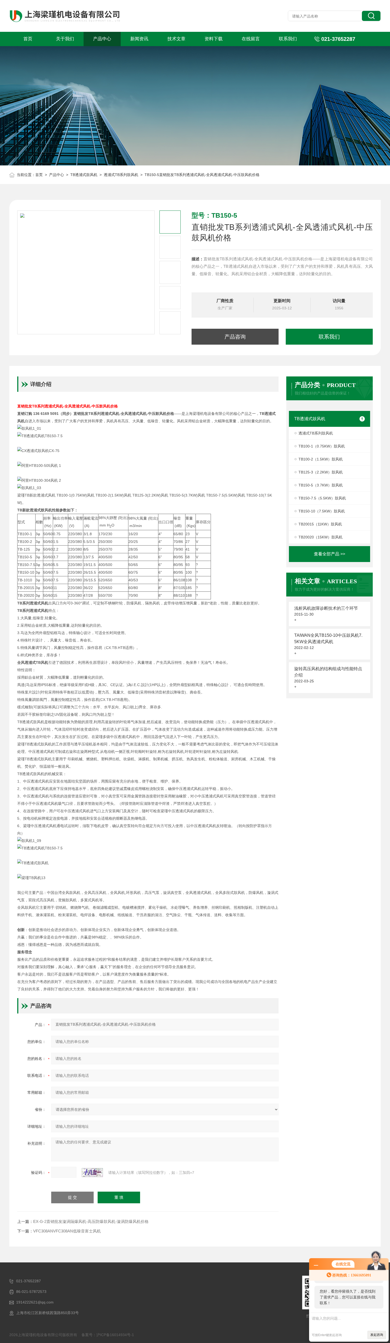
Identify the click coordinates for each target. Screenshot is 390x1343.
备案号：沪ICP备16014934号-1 (107, 1335)
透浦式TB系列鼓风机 (121, 175)
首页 (27, 38)
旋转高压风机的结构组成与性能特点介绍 (328, 671)
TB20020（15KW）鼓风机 (320, 537)
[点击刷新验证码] (92, 1172)
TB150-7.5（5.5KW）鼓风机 (322, 498)
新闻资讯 (139, 38)
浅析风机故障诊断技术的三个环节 (326, 608)
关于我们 (65, 38)
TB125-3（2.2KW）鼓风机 (320, 472)
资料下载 (214, 38)
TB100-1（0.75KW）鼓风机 (321, 446)
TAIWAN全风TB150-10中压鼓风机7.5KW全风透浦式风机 (328, 638)
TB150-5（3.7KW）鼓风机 (320, 485)
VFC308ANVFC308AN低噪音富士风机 (67, 1231)
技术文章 (176, 38)
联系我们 (288, 38)
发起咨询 (376, 1335)
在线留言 (251, 38)
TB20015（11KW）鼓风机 (320, 524)
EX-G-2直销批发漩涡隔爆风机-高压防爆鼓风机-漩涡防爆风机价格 (91, 1221)
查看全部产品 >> (329, 554)
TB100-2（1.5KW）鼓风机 (320, 459)
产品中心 (102, 38)
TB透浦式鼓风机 (83, 175)
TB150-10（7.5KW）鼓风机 (321, 511)
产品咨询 (235, 337)
